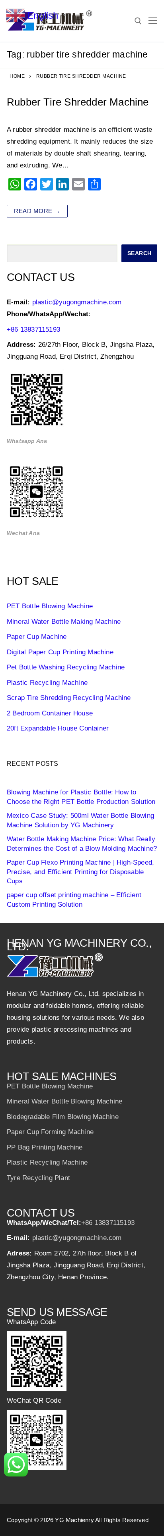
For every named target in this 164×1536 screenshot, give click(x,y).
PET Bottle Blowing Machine (50, 606)
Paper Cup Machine (36, 636)
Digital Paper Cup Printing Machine (60, 652)
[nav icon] (152, 20)
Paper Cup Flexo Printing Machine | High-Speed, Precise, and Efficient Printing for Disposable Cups (80, 872)
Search (139, 253)
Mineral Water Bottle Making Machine (64, 621)
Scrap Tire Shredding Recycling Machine (69, 698)
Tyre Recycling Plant (38, 1178)
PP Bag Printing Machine (45, 1147)
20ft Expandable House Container (58, 728)
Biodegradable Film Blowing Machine (63, 1117)
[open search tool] (138, 21)
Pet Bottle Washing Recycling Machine (66, 667)
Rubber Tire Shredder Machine (78, 102)
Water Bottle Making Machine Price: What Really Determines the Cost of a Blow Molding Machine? (82, 843)
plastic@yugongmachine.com (77, 302)
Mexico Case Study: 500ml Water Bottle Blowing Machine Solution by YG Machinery (80, 820)
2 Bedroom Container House (50, 713)
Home (17, 76)
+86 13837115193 (33, 329)
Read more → (37, 211)
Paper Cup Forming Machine (50, 1132)
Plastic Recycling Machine (47, 682)
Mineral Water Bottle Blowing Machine (64, 1101)
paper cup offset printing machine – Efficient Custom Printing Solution (74, 899)
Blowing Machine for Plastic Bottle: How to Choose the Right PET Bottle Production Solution (81, 796)
